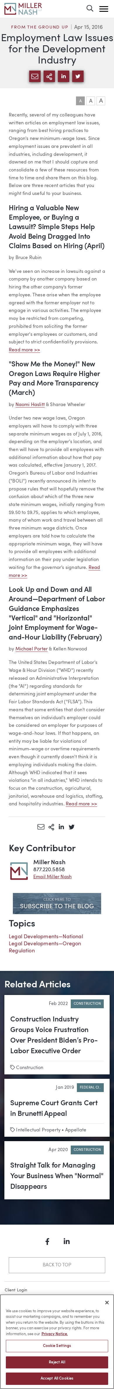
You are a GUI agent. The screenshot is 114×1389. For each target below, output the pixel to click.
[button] (103, 9)
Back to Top (57, 1265)
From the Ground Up (39, 27)
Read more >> (24, 350)
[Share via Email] (41, 827)
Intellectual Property (38, 1130)
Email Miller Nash (52, 877)
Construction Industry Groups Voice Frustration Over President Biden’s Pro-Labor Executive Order (54, 1035)
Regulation (22, 951)
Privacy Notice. (55, 1334)
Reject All (57, 1362)
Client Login (16, 1290)
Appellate (76, 1130)
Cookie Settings (57, 1346)
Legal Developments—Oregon (45, 943)
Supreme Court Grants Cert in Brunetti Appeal (54, 1109)
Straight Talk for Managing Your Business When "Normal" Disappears (56, 1176)
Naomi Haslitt (30, 405)
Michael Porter (31, 649)
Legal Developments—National (46, 936)
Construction (87, 1004)
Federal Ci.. (90, 1087)
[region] (57, 1341)
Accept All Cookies (57, 1378)
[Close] (107, 1302)
